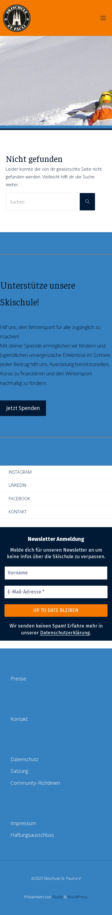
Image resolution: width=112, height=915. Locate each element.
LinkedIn (17, 485)
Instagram (20, 472)
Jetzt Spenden (23, 408)
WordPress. (77, 896)
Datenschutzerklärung (65, 633)
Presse (18, 678)
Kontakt (18, 512)
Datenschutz (24, 759)
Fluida (57, 896)
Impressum (23, 823)
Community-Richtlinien (35, 782)
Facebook (19, 498)
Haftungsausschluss (32, 834)
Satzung (19, 770)
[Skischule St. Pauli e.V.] (16, 18)
